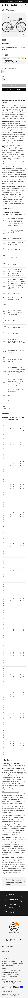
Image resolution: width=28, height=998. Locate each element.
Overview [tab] (4, 97)
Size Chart (24, 76)
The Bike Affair (8, 991)
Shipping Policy (16, 994)
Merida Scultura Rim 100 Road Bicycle (9, 10)
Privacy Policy (14, 995)
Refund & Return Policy (7, 994)
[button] (25, 5)
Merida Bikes (8, 9)
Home (3, 9)
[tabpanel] (14, 487)
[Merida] (5, 43)
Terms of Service (5, 995)
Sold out (14, 85)
